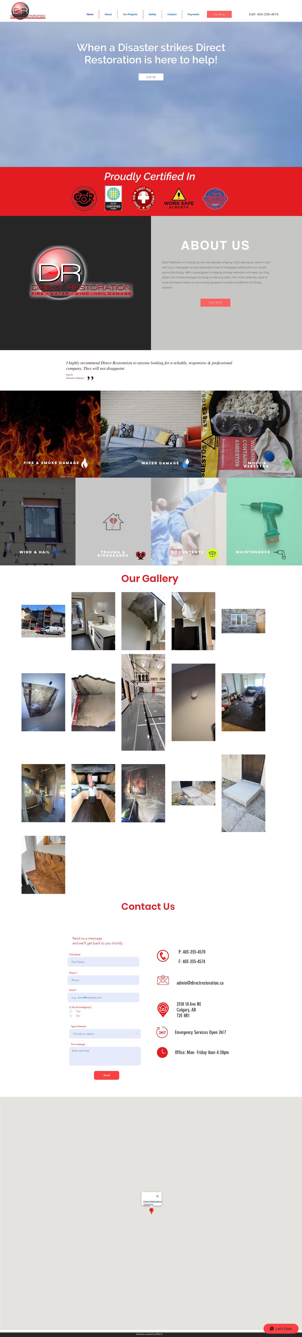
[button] (215, 303)
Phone (72, 973)
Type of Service (78, 1026)
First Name (74, 954)
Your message (78, 1044)
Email (72, 990)
